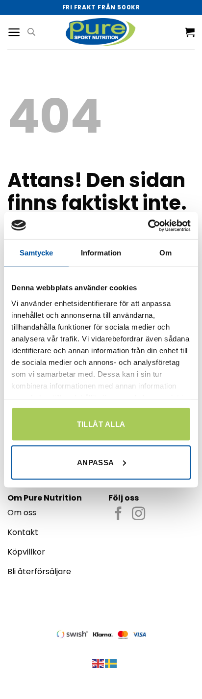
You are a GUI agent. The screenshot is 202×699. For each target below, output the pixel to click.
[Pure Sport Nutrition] (101, 32)
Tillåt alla (101, 424)
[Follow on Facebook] (118, 514)
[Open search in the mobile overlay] (31, 32)
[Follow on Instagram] (138, 514)
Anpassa (95, 462)
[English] (98, 663)
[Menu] (14, 32)
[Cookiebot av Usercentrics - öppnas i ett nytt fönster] (148, 225)
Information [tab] (101, 253)
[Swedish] (111, 663)
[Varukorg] (190, 32)
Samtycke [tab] (36, 253)
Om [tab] (165, 253)
